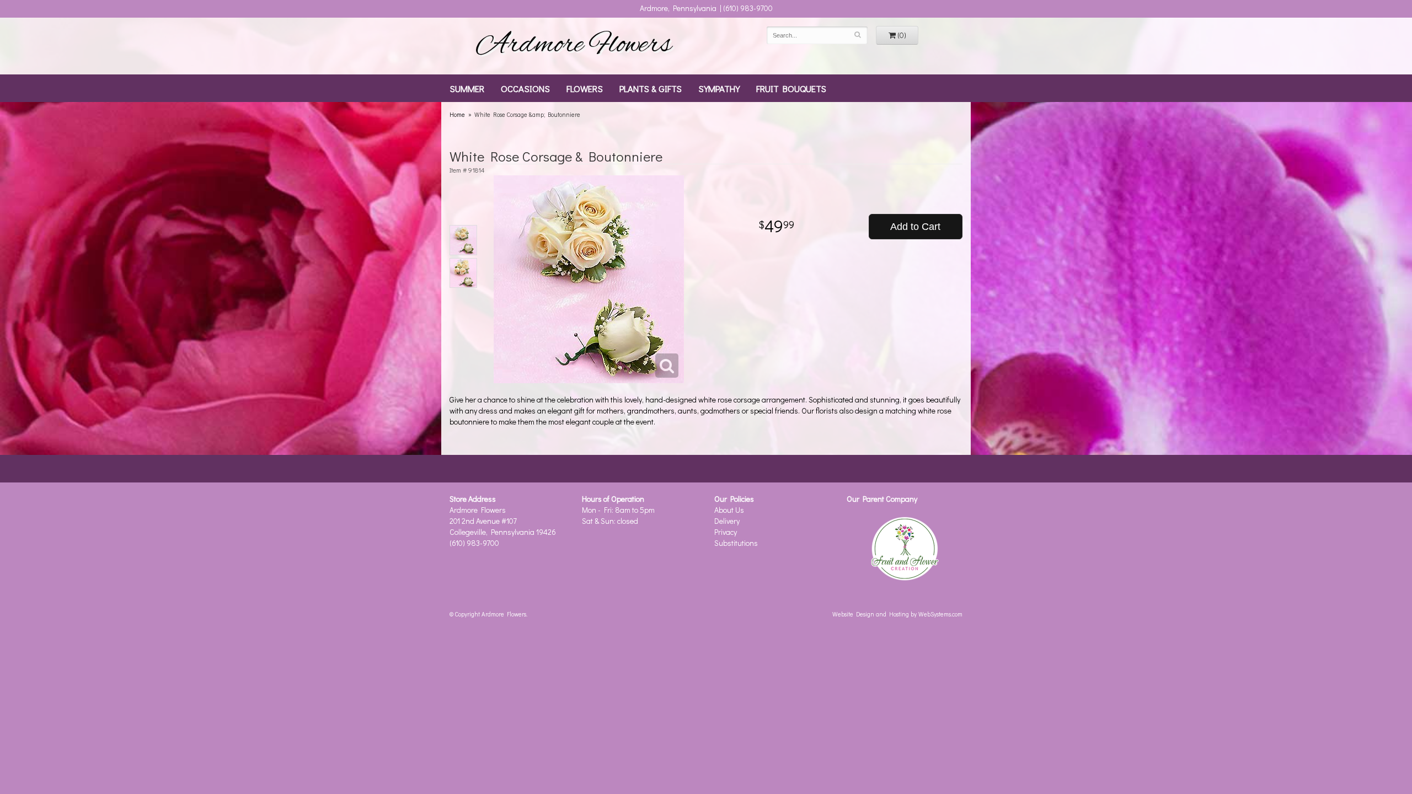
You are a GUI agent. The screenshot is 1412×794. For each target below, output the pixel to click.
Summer (467, 88)
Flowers (584, 88)
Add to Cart (915, 226)
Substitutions (736, 543)
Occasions (525, 88)
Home (457, 114)
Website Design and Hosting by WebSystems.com (897, 614)
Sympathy (719, 88)
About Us (729, 510)
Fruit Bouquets (791, 88)
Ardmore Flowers (573, 46)
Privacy (725, 532)
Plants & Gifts (650, 88)
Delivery (727, 521)
